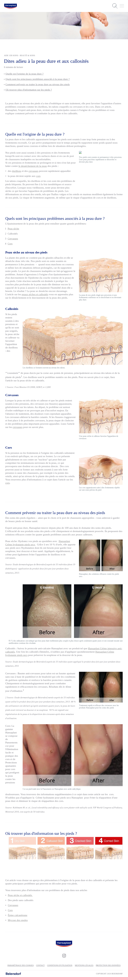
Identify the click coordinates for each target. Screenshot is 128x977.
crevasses (33, 171)
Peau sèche (13, 228)
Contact (40, 965)
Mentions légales (84, 965)
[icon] (64, 956)
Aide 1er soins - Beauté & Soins (19, 55)
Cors (10, 243)
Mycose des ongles (18, 920)
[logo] (10, 5)
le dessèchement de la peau (32, 166)
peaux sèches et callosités (35, 294)
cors (38, 176)
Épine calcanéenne (17, 915)
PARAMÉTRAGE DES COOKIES (21, 965)
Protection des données (108, 965)
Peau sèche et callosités (20, 895)
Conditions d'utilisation (59, 965)
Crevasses (13, 238)
